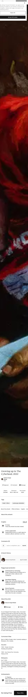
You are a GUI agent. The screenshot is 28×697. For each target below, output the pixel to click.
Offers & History (16, 509)
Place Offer (20, 693)
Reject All (12, 12)
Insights (23, 509)
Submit (24, 545)
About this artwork (5, 509)
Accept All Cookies (12, 17)
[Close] (24, 3)
